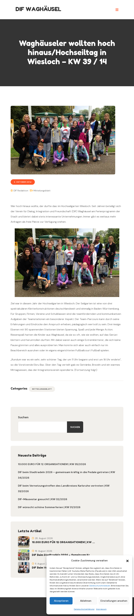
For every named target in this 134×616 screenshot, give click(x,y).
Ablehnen (85, 600)
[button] (127, 560)
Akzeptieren (61, 600)
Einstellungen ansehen (113, 600)
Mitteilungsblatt (42, 190)
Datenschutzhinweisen (99, 585)
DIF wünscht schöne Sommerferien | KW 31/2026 (49, 507)
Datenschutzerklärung (84, 609)
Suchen (23, 417)
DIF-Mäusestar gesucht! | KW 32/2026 (42, 499)
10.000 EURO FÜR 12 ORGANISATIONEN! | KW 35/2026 (52, 464)
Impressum (101, 609)
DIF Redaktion (20, 190)
